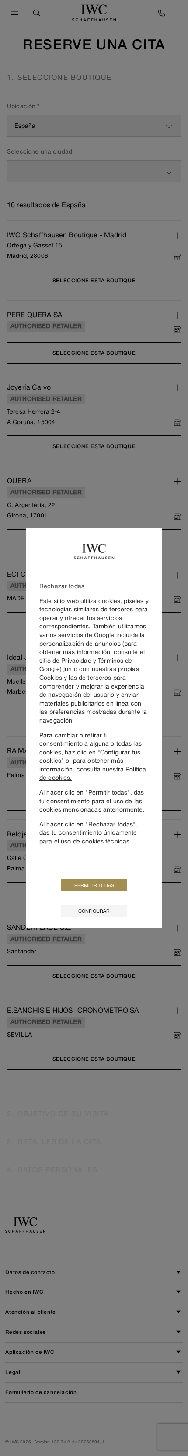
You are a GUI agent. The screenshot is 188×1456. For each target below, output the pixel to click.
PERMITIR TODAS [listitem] (94, 885)
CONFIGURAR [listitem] (94, 911)
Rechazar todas (61, 585)
